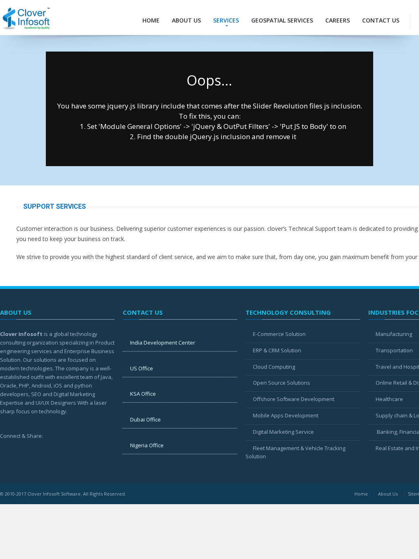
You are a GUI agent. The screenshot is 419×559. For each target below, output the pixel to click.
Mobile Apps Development (285, 415)
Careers (337, 20)
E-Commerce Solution (279, 334)
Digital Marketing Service (283, 431)
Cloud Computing (274, 366)
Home (151, 20)
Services (226, 20)
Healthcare (389, 399)
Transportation (394, 350)
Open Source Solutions (281, 382)
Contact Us (380, 20)
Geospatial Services (282, 20)
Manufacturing (394, 334)
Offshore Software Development (293, 399)
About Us (186, 20)
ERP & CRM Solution (277, 350)
